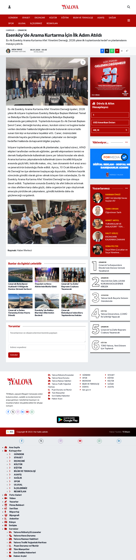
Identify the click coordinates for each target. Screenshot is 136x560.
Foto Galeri (15, 495)
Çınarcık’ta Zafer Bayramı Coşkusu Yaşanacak (69, 286)
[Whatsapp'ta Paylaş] (112, 51)
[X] (13, 412)
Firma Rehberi (16, 505)
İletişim (13, 525)
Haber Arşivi (57, 399)
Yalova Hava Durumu (60, 378)
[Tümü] (126, 142)
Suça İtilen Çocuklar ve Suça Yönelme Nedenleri (116, 251)
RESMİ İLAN (52, 23)
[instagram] (60, 441)
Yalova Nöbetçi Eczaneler (63, 375)
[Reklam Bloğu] (110, 77)
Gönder (14, 355)
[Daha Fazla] (117, 51)
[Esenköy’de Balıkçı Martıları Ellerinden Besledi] (47, 301)
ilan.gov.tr (86, 390)
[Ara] (128, 7)
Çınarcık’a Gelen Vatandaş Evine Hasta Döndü (19, 312)
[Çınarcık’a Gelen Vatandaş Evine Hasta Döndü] (20, 301)
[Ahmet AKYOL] (97, 223)
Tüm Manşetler (58, 393)
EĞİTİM (65, 18)
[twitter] (41, 441)
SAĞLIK (112, 18)
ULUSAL (22, 23)
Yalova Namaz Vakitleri (61, 381)
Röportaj (14, 512)
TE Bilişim (126, 432)
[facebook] (21, 441)
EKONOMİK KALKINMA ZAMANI (115, 238)
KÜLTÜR (53, 18)
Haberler (10, 30)
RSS (11, 432)
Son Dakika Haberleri (61, 396)
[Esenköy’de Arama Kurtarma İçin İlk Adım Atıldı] (47, 81)
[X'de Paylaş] (107, 51)
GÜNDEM (13, 18)
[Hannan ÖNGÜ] (97, 198)
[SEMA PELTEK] (97, 249)
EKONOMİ (40, 18)
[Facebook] (8, 412)
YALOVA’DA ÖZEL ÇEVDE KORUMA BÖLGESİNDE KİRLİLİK (113, 284)
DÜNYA (85, 387)
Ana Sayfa (14, 447)
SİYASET (26, 18)
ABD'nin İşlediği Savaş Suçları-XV (116, 199)
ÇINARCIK (22, 30)
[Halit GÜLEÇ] (97, 236)
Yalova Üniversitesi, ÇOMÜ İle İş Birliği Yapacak (114, 315)
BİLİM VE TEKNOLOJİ (83, 18)
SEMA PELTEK (111, 246)
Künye (12, 522)
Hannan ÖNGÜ (112, 195)
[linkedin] (119, 441)
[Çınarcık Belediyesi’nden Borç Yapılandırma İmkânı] (73, 301)
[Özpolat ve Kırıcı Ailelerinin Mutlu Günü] (47, 275)
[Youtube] (27, 412)
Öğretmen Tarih (113, 212)
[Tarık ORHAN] (97, 211)
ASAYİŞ (100, 18)
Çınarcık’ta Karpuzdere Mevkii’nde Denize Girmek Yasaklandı (112, 268)
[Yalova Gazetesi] (70, 7)
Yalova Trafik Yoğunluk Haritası (30, 542)
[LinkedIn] (22, 412)
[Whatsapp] (32, 412)
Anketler (14, 519)
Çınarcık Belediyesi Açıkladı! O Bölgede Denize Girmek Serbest (20, 286)
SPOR (11, 23)
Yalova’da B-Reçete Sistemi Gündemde (114, 299)
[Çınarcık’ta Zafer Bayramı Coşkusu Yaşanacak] (73, 275)
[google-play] (68, 420)
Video (12, 498)
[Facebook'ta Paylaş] (102, 51)
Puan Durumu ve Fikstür (62, 390)
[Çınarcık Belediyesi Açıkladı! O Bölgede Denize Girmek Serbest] (20, 275)
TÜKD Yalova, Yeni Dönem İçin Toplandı (113, 347)
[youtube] (80, 441)
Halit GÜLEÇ (111, 233)
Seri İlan (13, 508)
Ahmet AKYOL (112, 220)
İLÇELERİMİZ (36, 23)
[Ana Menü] (129, 20)
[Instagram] (18, 412)
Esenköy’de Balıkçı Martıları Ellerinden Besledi (44, 312)
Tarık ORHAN (111, 209)
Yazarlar (13, 502)
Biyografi (14, 515)
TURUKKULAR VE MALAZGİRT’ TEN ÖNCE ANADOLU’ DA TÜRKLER (115, 225)
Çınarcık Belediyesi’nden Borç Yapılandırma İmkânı (72, 312)
